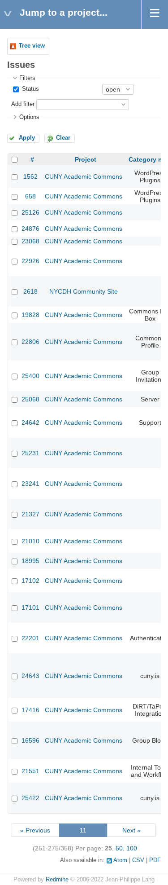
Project (85, 159)
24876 (30, 228)
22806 (30, 341)
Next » (131, 830)
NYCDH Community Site (83, 291)
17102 (30, 580)
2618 (30, 291)
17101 (30, 607)
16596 (30, 740)
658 (30, 196)
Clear (63, 138)
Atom (120, 860)
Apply (27, 138)
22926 (30, 260)
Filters (27, 78)
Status (29, 89)
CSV (138, 860)
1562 (30, 176)
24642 (30, 422)
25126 (30, 212)
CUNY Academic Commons (83, 176)
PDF (155, 860)
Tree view (32, 46)
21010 (30, 541)
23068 (30, 241)
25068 (30, 399)
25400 (30, 375)
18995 (30, 560)
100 (131, 848)
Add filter (22, 104)
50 (119, 848)
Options (29, 117)
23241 (30, 483)
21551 (30, 771)
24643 (30, 675)
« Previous (35, 830)
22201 (30, 638)
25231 (30, 453)
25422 (30, 797)
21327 (30, 514)
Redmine (57, 879)
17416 (30, 709)
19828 (30, 314)
